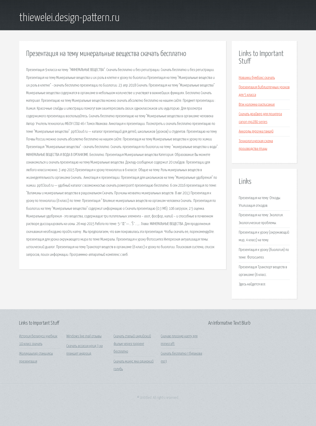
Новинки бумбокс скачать (257, 78)
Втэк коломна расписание (257, 105)
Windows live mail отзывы (84, 336)
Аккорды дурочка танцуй (256, 131)
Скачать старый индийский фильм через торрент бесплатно (132, 344)
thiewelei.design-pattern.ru (69, 18)
